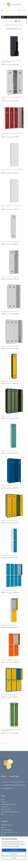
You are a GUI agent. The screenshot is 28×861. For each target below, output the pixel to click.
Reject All (14, 858)
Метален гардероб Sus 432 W (9, 694)
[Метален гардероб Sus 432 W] (14, 680)
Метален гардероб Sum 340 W (9, 416)
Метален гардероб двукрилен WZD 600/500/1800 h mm (11, 730)
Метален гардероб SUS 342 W (9, 590)
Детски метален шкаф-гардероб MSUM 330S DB (12, 97)
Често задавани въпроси (9, 804)
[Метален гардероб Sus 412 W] (14, 610)
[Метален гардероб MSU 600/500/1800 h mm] (14, 154)
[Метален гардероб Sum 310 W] (14, 366)
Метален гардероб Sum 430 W (9, 520)
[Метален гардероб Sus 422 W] (14, 645)
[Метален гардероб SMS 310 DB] (14, 227)
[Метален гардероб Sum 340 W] (14, 401)
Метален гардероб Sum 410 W (9, 451)
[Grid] (16, 21)
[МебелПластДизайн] (14, 4)
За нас (3, 799)
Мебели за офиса (6, 825)
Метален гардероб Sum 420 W (9, 485)
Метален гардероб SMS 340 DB (9, 346)
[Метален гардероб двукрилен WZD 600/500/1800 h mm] (14, 714)
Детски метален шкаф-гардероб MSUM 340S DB (12, 134)
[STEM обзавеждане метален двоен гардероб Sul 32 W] (14, 46)
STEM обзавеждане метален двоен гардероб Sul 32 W (10, 61)
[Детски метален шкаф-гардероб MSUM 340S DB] (14, 118)
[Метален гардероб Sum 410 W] (14, 436)
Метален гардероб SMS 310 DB (9, 241)
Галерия (3, 802)
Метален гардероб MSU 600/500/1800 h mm (12, 170)
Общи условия (5, 809)
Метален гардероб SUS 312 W (9, 555)
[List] (19, 21)
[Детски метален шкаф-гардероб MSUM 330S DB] (14, 82)
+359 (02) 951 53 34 (8, 785)
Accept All (14, 850)
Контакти (4, 807)
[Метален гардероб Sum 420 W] (14, 471)
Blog (2, 814)
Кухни (3, 827)
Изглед (11, 21)
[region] (14, 848)
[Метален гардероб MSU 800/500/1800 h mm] (14, 191)
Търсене (23, 10)
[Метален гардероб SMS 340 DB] (14, 331)
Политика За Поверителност (10, 811)
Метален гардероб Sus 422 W (9, 660)
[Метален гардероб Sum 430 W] (14, 505)
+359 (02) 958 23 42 (19, 785)
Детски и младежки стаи (9, 832)
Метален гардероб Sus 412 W (9, 625)
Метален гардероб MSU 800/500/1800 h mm (12, 206)
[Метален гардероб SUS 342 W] (14, 575)
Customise (14, 854)
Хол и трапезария (6, 829)
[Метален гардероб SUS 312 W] (14, 540)
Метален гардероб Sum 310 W (9, 381)
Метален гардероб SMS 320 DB (9, 276)
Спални (3, 834)
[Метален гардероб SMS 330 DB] (14, 296)
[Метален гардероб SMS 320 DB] (14, 262)
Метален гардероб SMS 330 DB (9, 311)
